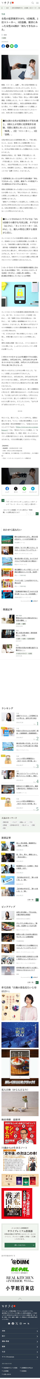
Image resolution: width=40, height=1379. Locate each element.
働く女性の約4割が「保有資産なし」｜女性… (26, 634)
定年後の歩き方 (14, 825)
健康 (17, 771)
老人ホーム (26, 825)
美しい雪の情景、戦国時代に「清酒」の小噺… (26, 844)
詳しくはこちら (20, 1245)
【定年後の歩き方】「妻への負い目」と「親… (27, 878)
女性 (4, 38)
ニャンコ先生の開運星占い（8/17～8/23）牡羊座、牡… (26, 802)
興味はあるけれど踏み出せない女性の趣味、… (27, 619)
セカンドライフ (22, 653)
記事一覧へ (31, 900)
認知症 (5, 825)
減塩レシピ (23, 822)
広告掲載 (5, 1371)
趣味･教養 (19, 616)
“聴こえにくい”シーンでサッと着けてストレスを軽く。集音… (27, 774)
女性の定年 (31, 639)
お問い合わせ (7, 1374)
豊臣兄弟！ (6, 822)
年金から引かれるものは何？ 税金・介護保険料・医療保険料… (27, 732)
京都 (33, 825)
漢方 (4, 828)
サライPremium (8, 1357)
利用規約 (24, 1371)
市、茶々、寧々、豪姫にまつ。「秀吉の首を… (27, 855)
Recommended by (26, 601)
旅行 (3, 1336)
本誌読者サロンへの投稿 (10, 1368)
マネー (31, 822)
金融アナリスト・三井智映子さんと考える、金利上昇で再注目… (27, 717)
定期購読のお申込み (27, 1368)
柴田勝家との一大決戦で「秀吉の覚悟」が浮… (27, 867)
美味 (3, 1331)
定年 (19, 639)
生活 (7, 8)
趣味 (24, 624)
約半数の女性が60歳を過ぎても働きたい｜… (27, 649)
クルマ (15, 822)
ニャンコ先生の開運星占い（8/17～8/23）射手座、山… (26, 759)
